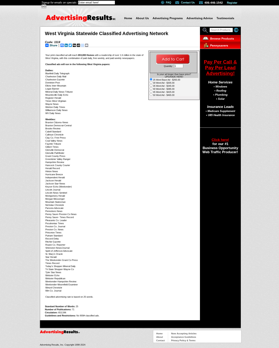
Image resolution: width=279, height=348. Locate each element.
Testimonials (225, 18)
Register (232, 2)
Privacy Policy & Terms (183, 340)
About (159, 337)
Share (53, 45)
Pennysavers (219, 45)
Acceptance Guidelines (183, 337)
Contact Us (188, 2)
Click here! (220, 140)
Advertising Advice (199, 18)
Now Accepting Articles (183, 333)
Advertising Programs (168, 18)
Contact (160, 340)
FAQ (168, 2)
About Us (142, 18)
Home (128, 18)
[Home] (81, 20)
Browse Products (222, 38)
